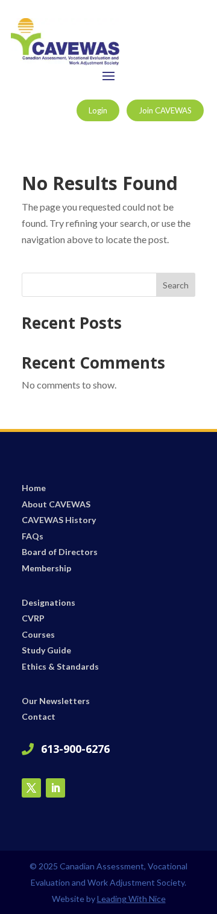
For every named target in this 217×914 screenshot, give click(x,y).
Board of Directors (60, 552)
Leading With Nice (131, 898)
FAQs (32, 536)
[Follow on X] (31, 788)
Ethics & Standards (60, 666)
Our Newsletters (56, 701)
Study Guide (46, 650)
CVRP (33, 618)
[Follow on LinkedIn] (55, 788)
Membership (46, 568)
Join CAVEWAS (165, 110)
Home (34, 488)
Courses (38, 634)
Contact (38, 716)
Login (98, 110)
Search (176, 285)
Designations (48, 602)
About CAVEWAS (56, 504)
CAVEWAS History (59, 520)
